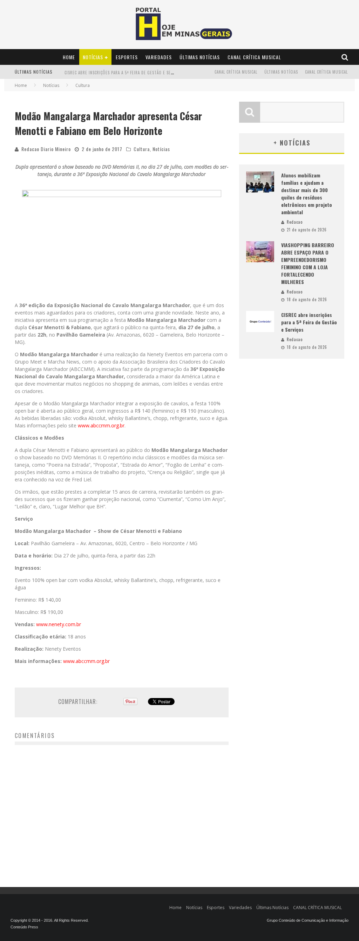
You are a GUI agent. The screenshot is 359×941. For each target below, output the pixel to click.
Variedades (158, 57)
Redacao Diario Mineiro (46, 149)
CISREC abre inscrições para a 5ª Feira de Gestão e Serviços (124, 69)
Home (69, 57)
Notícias (93, 57)
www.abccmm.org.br (101, 425)
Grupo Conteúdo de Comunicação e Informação (307, 920)
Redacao (295, 222)
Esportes (127, 57)
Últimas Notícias (200, 57)
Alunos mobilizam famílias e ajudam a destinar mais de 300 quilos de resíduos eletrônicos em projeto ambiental (306, 193)
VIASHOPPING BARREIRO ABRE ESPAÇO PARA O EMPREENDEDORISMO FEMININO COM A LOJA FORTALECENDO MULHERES (307, 263)
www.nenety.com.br (58, 624)
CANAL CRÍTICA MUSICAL (254, 57)
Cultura (142, 149)
